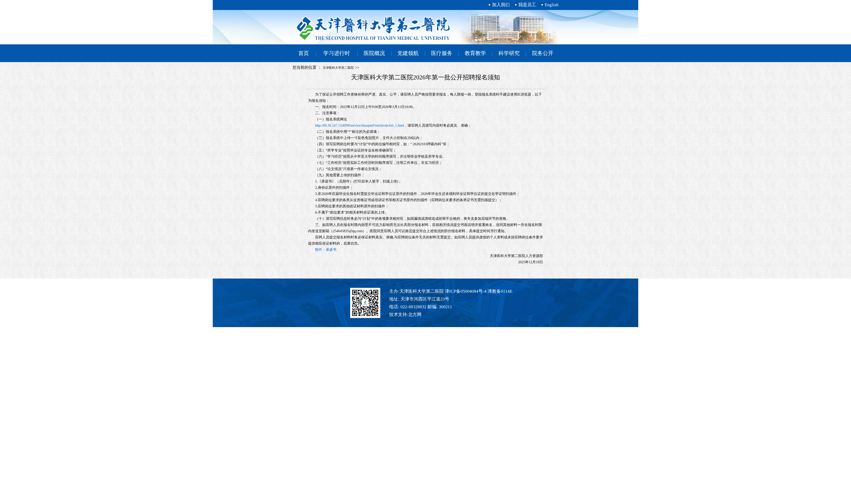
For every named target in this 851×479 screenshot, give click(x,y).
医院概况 (374, 53)
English (551, 4)
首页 (303, 53)
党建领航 (408, 53)
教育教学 (475, 53)
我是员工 (527, 4)
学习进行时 (336, 53)
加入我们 (501, 4)
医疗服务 (441, 53)
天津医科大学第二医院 (338, 67)
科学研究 (509, 53)
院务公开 (542, 53)
